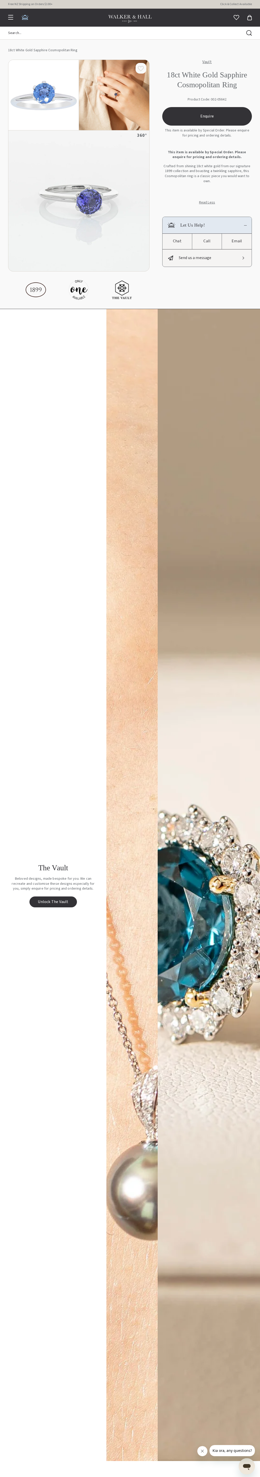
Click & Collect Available (236, 4)
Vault (207, 62)
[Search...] (249, 33)
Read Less (207, 202)
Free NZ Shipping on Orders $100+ (30, 4)
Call (206, 241)
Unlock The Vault (53, 902)
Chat (177, 241)
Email (237, 241)
